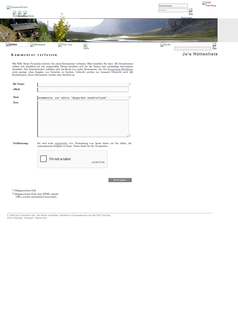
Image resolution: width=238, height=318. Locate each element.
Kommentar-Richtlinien (120, 69)
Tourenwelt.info (27, 215)
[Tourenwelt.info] (17, 7)
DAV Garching (103, 215)
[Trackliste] (28, 15)
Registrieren (186, 17)
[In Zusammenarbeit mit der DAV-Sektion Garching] (210, 5)
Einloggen (28, 218)
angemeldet (61, 143)
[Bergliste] (22, 15)
